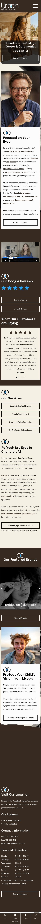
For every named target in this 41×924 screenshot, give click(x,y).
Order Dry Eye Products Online (20, 525)
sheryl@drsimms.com (16, 843)
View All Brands (20, 618)
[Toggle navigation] (35, 6)
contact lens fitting (11, 196)
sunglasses (11, 162)
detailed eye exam (21, 193)
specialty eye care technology (19, 151)
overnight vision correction (14, 172)
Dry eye (4, 475)
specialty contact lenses (13, 168)
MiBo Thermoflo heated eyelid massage (18, 513)
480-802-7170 (12, 836)
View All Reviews (20, 309)
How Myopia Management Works (21, 718)
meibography (6, 496)
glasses (34, 158)
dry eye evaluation (29, 196)
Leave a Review (20, 300)
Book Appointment (20, 58)
